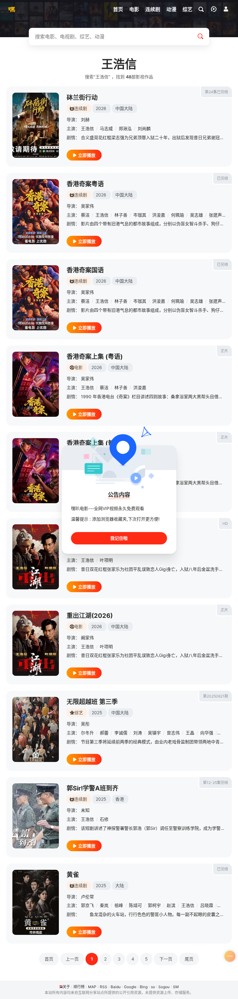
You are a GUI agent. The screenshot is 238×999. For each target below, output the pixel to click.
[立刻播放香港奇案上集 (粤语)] (35, 384)
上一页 (72, 959)
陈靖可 (135, 905)
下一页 (165, 959)
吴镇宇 (154, 732)
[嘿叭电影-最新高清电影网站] (10, 9)
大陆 (119, 885)
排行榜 (79, 986)
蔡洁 (85, 215)
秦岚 (104, 905)
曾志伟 (173, 732)
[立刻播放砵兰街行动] (35, 125)
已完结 (222, 178)
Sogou (164, 986)
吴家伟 (87, 206)
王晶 (190, 732)
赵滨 (171, 905)
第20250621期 (215, 696)
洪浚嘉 (158, 215)
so (153, 986)
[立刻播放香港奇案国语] (35, 297)
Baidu (116, 986)
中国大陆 (124, 108)
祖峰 (118, 905)
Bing (144, 986)
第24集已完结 (216, 92)
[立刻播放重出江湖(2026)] (35, 643)
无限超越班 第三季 (92, 702)
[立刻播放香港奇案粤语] (35, 211)
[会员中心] (225, 9)
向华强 (206, 732)
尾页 (189, 959)
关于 (66, 986)
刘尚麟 (144, 128)
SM (176, 986)
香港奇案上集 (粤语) (95, 356)
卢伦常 (87, 896)
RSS (103, 986)
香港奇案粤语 (85, 184)
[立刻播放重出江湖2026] (35, 556)
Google (130, 986)
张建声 (215, 215)
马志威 (106, 128)
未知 (85, 810)
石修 (104, 819)
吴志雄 (196, 215)
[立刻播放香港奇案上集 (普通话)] (35, 470)
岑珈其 (139, 215)
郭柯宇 (154, 905)
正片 (224, 351)
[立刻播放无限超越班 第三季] (35, 729)
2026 (101, 108)
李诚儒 (120, 732)
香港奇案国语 (85, 270)
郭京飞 (87, 905)
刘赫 (85, 119)
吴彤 (85, 723)
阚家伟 (87, 637)
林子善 (120, 215)
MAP (92, 986)
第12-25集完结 (215, 782)
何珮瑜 (177, 215)
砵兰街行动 (82, 97)
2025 (97, 712)
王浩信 (87, 128)
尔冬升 (87, 732)
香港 (119, 799)
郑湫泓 (125, 128)
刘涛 (137, 732)
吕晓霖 (206, 905)
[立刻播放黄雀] (35, 902)
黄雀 (73, 874)
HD (225, 523)
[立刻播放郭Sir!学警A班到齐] (35, 815)
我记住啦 (119, 538)
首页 (49, 959)
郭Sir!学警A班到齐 (92, 788)
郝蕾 (104, 732)
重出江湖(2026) (90, 615)
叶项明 (106, 560)
